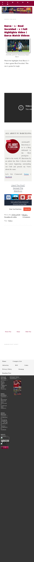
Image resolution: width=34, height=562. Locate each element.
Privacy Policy (7, 369)
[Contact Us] (7, 4)
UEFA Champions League (4, 385)
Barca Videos (3, 382)
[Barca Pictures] (22, 3)
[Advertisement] (19, 81)
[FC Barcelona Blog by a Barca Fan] (17, 13)
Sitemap (21, 369)
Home (18, 331)
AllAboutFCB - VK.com (4, 422)
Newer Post (8, 331)
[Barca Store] (7, 3)
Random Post (6, 373)
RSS (16, 365)
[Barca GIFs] (17, 3)
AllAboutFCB (16, 215)
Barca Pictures (3, 388)
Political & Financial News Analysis (4, 406)
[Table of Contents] (2, 4)
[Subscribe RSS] (12, 3)
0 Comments (26, 217)
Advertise (5, 365)
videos (10, 221)
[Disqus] (18, 252)
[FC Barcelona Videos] (27, 3)
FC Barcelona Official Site (4, 400)
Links (26, 365)
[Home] (2, 3)
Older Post (28, 331)
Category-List (17, 361)
